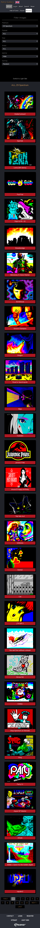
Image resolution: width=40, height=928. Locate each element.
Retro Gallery (7, 2)
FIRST (5, 899)
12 (27, 903)
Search (26, 6)
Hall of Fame (14, 11)
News (32, 6)
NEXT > (34, 903)
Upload (9, 6)
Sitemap (14, 920)
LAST (20, 907)
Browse (28, 11)
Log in (15, 6)
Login (20, 916)
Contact (10, 916)
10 (17, 903)
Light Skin (25, 920)
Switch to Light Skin (20, 79)
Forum (22, 11)
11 (22, 903)
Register (30, 916)
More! (21, 6)
